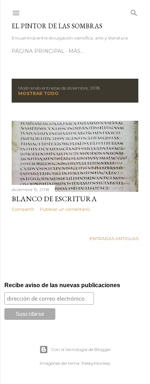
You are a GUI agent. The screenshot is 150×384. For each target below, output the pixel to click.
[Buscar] (134, 11)
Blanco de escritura (54, 198)
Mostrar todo (38, 93)
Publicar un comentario (65, 209)
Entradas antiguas (114, 238)
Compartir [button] (23, 209)
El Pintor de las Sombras (57, 26)
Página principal (38, 51)
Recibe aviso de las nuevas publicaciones (62, 285)
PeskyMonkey (96, 363)
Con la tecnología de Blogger (81, 349)
